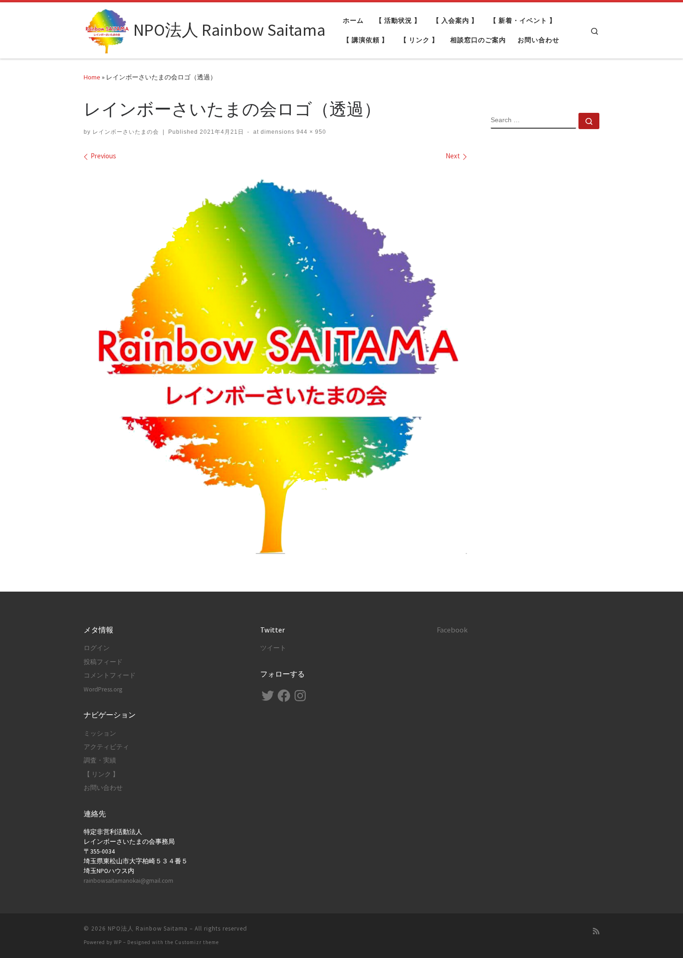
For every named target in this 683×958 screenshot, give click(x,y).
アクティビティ (106, 747)
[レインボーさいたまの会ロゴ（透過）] (275, 361)
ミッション (100, 733)
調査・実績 (100, 760)
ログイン (97, 648)
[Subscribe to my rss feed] (596, 931)
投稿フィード (103, 662)
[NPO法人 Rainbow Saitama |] (107, 28)
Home (92, 77)
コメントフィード (110, 675)
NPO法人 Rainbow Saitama (148, 928)
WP (118, 942)
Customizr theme (197, 942)
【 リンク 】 (101, 774)
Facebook (452, 629)
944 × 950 (310, 132)
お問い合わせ (103, 788)
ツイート (273, 648)
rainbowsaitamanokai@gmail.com (128, 881)
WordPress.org (103, 689)
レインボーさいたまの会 (125, 132)
